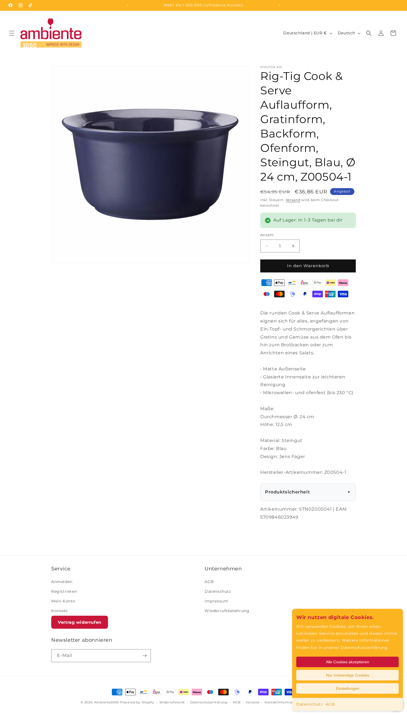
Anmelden (62, 581)
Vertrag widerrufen (79, 622)
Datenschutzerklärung (209, 702)
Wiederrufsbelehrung (227, 610)
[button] (12, 33)
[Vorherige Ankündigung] (128, 5)
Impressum (216, 601)
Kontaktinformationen (283, 702)
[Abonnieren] (144, 655)
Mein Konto (63, 601)
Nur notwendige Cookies (347, 675)
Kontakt (59, 610)
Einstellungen (347, 688)
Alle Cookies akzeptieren (347, 662)
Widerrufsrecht (172, 702)
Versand (293, 200)
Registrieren (64, 591)
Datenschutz (309, 704)
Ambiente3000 (106, 702)
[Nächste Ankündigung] (279, 5)
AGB (330, 704)
